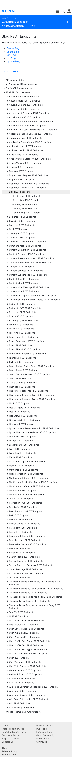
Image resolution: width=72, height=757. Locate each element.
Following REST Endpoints (22, 332)
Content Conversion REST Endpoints (27, 249)
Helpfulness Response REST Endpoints (28, 390)
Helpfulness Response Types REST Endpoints (32, 399)
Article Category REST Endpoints (26, 146)
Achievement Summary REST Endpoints (29, 113)
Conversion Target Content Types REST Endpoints (34, 299)
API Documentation (15, 80)
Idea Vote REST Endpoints (22, 424)
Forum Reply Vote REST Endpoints (26, 341)
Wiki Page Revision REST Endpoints (27, 694)
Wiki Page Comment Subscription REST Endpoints (34, 686)
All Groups (41, 741)
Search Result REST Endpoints (24, 556)
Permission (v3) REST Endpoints (25, 502)
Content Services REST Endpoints (26, 270)
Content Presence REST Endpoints (26, 254)
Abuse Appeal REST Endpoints (24, 96)
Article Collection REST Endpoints (26, 150)
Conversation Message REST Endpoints (29, 287)
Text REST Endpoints (19, 577)
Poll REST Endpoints (19, 515)
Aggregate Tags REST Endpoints (25, 137)
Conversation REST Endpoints (24, 291)
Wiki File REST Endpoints (21, 682)
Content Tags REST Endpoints (24, 278)
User (69, 11)
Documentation (44, 732)
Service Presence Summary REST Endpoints (31, 565)
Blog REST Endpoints (19, 191)
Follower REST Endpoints (21, 328)
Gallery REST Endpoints (21, 361)
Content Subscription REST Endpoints (28, 274)
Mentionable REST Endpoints (23, 469)
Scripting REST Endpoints (22, 552)
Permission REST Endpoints (23, 507)
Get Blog (11, 54)
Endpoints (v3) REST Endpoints (25, 308)
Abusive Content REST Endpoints (26, 104)
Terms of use (9, 754)
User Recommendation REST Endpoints (29, 653)
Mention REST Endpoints (21, 465)
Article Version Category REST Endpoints (30, 158)
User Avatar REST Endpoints (23, 624)
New (67, 22)
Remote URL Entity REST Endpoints (27, 535)
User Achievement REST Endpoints (26, 620)
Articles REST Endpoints (21, 166)
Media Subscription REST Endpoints (27, 461)
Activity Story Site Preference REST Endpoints (32, 121)
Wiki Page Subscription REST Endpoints (29, 699)
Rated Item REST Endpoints (23, 527)
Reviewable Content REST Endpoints (27, 544)
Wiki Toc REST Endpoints (21, 707)
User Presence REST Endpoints (25, 636)
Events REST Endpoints (21, 316)
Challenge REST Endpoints (22, 233)
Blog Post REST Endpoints (22, 179)
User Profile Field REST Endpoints (26, 645)
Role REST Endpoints (19, 548)
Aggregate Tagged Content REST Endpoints (31, 133)
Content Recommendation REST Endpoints (30, 262)
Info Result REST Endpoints (23, 436)
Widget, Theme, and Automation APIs (25, 711)
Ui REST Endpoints (18, 616)
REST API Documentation (18, 92)
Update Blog (13, 61)
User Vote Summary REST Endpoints (27, 666)
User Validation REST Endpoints (25, 661)
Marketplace (42, 738)
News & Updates (45, 725)
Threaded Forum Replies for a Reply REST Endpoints (35, 596)
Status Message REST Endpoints (25, 569)
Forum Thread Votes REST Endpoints (27, 353)
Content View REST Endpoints (24, 283)
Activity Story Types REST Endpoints (28, 125)
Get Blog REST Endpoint (24, 204)
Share (6, 71)
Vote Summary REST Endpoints (25, 670)
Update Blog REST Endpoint (26, 212)
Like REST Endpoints (19, 448)
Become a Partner (11, 735)
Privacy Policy (9, 751)
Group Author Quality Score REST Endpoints (31, 366)
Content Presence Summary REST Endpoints (31, 258)
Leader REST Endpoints (21, 440)
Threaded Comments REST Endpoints (28, 592)
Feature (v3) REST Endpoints (23, 320)
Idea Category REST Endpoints (24, 407)
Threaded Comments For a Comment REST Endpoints (36, 588)
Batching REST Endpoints (22, 171)
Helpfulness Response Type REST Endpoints (31, 394)
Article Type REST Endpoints (23, 154)
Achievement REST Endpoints (24, 108)
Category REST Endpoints (22, 225)
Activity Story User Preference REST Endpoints (33, 129)
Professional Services (13, 728)
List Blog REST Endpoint (24, 208)
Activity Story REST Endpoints (24, 117)
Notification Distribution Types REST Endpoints (33, 482)
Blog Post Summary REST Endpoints (27, 187)
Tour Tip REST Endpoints (21, 612)
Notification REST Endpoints (23, 490)
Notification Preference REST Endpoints (29, 486)
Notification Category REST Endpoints (28, 477)
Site (57, 12)
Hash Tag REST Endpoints (22, 386)
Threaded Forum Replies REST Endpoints (29, 600)
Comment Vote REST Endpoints (25, 245)
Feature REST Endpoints (21, 324)
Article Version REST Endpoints (25, 162)
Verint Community (9, 18)
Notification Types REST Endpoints (26, 494)
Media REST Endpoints (20, 457)
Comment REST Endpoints (22, 237)
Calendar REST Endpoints (22, 220)
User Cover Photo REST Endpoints (26, 628)
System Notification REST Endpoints (27, 573)
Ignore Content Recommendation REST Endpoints (34, 428)
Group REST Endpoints (20, 378)
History (17, 71)
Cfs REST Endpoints (19, 229)
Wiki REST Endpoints (19, 703)
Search (63, 11)
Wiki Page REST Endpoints (22, 690)
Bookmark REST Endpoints (22, 216)
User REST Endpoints (20, 657)
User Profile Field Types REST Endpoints (29, 649)
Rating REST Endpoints (20, 531)
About (5, 748)
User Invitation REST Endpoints (25, 632)
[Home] (12, 11)
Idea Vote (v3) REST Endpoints (24, 419)
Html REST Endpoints (20, 403)
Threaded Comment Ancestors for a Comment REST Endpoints (35, 583)
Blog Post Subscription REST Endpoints (29, 183)
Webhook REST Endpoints (22, 678)
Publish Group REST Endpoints (24, 523)
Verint (5, 725)
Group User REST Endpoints (23, 382)
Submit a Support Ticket (14, 732)
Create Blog (12, 48)
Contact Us (7, 741)
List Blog (11, 58)
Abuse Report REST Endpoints (24, 100)
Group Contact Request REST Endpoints (29, 374)
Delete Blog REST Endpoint (26, 200)
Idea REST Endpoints (19, 411)
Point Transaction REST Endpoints (26, 511)
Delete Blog (12, 51)
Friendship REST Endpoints (22, 357)
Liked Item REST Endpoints (22, 452)
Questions (41, 728)
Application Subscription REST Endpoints (30, 142)
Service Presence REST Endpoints (26, 560)
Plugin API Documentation (19, 88)
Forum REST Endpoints (20, 345)
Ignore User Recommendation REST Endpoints (32, 432)
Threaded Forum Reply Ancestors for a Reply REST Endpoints (34, 606)
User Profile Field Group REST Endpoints (29, 641)
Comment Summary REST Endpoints (27, 241)
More (32, 25)
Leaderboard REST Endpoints (24, 444)
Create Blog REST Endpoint (26, 196)
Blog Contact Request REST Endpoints (28, 175)
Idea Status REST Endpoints (23, 415)
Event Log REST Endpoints (22, 312)
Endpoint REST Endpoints (22, 303)
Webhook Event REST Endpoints (25, 674)
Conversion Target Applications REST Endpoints (33, 295)
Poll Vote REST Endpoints (22, 519)
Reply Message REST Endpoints (25, 540)
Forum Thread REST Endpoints (24, 349)
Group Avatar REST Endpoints (24, 370)
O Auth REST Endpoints (21, 498)
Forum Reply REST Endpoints (23, 336)
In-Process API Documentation (21, 83)
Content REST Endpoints (21, 266)
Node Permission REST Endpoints (26, 473)
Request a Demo (10, 738)
